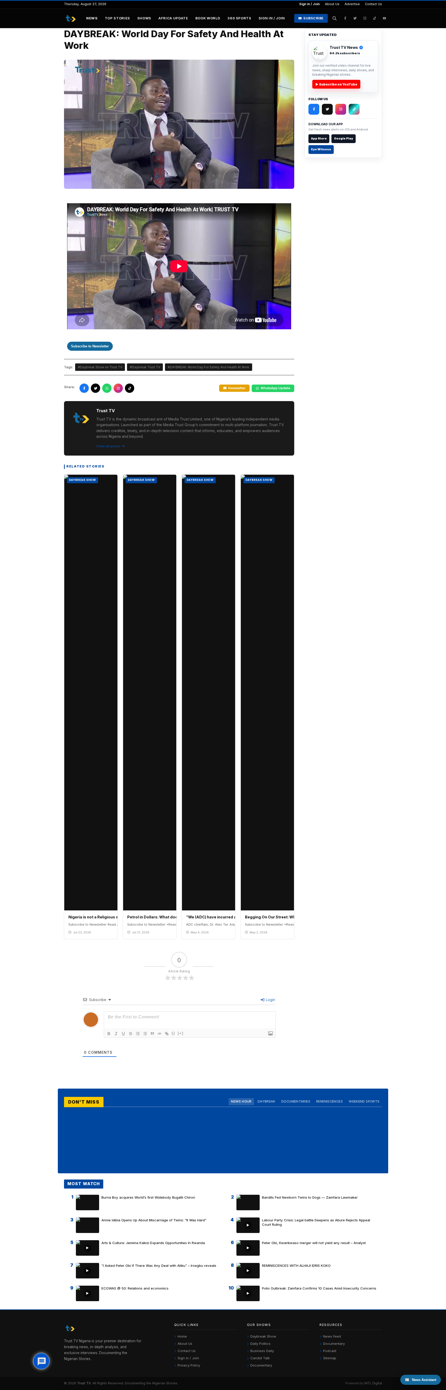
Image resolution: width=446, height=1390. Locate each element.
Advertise (352, 4)
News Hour (241, 1101)
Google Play (343, 138)
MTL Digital (373, 1383)
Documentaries (295, 1101)
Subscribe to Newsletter (90, 346)
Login (270, 999)
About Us (332, 4)
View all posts (108, 446)
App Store (319, 138)
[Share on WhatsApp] (107, 388)
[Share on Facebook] (84, 388)
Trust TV (84, 1383)
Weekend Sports (364, 1101)
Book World (207, 18)
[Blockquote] (152, 1033)
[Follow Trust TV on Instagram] (365, 18)
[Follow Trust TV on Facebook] (345, 18)
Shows (144, 18)
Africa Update (173, 18)
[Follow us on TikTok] (129, 388)
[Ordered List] (137, 1033)
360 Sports (239, 18)
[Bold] (109, 1033)
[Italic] (116, 1033)
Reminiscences (329, 1101)
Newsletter (236, 388)
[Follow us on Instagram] (118, 388)
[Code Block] (159, 1033)
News (92, 18)
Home (182, 1336)
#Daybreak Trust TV (145, 367)
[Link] (166, 1033)
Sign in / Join (309, 4)
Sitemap (329, 1358)
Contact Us (373, 4)
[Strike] (130, 1033)
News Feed (332, 1336)
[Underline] (123, 1033)
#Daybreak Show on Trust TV (100, 367)
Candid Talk (260, 1358)
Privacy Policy (189, 1365)
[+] (181, 1033)
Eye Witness (321, 149)
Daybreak (266, 1101)
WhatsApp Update (275, 388)
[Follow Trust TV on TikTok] (375, 18)
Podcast (329, 1351)
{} (173, 1033)
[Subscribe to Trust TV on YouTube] (384, 18)
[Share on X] (95, 388)
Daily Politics (260, 1343)
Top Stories (117, 18)
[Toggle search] (334, 18)
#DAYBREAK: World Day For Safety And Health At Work (208, 367)
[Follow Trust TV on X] (327, 109)
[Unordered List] (145, 1033)
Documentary (261, 1365)
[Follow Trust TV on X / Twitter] (355, 18)
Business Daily (262, 1351)
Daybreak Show (263, 1336)
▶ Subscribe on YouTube (336, 84)
